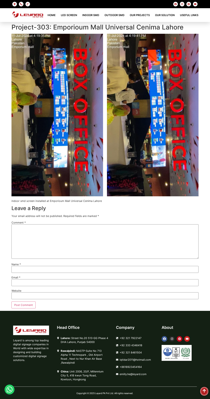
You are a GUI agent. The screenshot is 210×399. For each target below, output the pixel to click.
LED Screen (69, 15)
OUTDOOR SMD (115, 15)
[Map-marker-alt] (14, 4)
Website (16, 290)
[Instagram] (182, 4)
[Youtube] (195, 4)
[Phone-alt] (21, 4)
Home (52, 15)
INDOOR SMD (90, 15)
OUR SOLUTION (165, 15)
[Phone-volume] (27, 4)
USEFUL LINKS (189, 15)
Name (16, 264)
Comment (18, 222)
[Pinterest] (188, 4)
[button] (9, 389)
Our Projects (140, 15)
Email (15, 277)
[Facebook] (175, 4)
